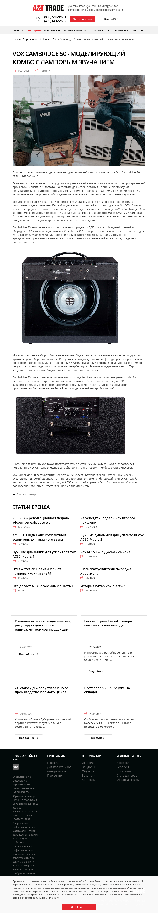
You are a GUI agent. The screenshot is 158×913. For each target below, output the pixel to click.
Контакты (137, 30)
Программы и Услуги (82, 30)
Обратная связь (128, 780)
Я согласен (79, 907)
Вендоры (88, 767)
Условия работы (55, 30)
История (88, 763)
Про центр (54, 775)
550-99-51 (54, 17)
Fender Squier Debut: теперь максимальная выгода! (108, 623)
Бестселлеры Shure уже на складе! (107, 690)
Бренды (19, 30)
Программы (125, 771)
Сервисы (123, 767)
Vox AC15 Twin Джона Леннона (105, 552)
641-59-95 (54, 21)
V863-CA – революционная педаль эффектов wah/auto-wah (41, 520)
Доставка (123, 763)
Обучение (89, 771)
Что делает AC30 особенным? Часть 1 (43, 586)
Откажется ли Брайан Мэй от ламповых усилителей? (37, 571)
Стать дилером (82, 19)
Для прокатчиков (59, 767)
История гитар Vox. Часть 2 (102, 586)
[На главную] (48, 8)
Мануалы (104, 30)
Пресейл (53, 763)
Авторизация (56, 771)
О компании (121, 30)
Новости (45, 70)
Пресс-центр (34, 30)
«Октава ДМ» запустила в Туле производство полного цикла (41, 690)
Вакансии (89, 775)
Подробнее (26, 654)
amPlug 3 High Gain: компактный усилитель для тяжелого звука (39, 537)
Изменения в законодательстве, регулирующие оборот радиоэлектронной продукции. (43, 625)
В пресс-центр (26, 494)
